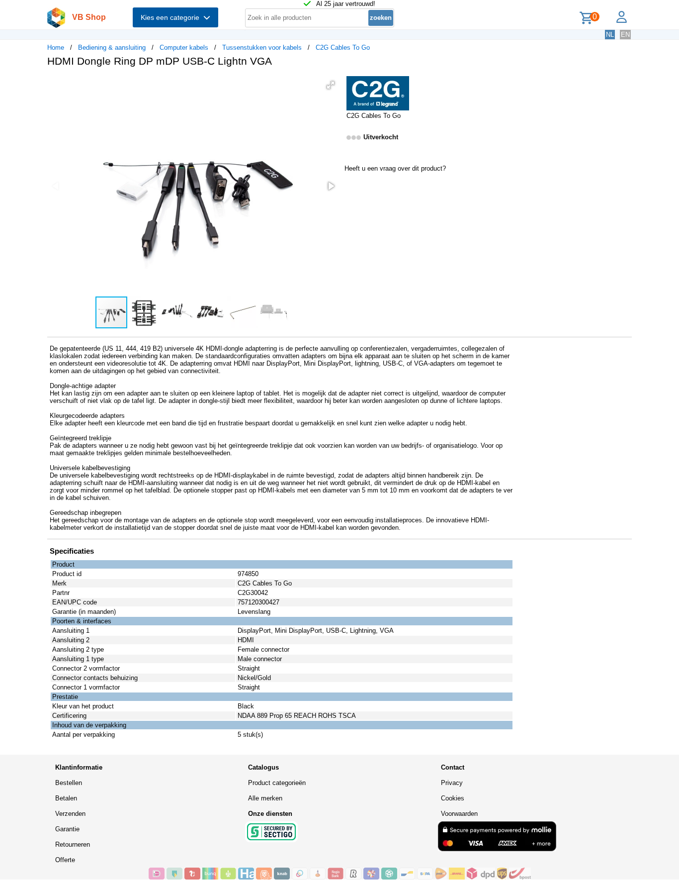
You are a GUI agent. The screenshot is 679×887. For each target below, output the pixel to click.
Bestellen (68, 783)
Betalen (66, 798)
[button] (331, 85)
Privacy (452, 783)
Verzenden (70, 813)
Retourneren (72, 844)
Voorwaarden (459, 813)
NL (610, 34)
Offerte (65, 860)
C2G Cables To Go (343, 47)
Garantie (67, 829)
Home (55, 47)
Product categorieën (277, 783)
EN (625, 34)
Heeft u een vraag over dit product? (395, 168)
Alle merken (265, 798)
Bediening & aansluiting (112, 47)
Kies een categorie (172, 17)
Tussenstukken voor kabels (262, 47)
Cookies (452, 798)
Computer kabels (184, 47)
